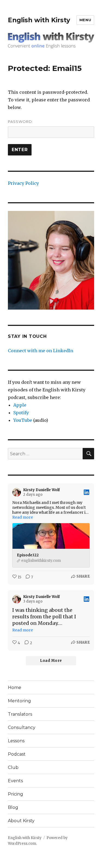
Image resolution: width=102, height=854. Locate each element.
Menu (85, 20)
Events (15, 780)
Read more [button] (22, 517)
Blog (13, 807)
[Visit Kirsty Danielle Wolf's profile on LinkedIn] (17, 492)
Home (14, 687)
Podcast (17, 754)
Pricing (15, 794)
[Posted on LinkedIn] (86, 492)
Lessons (16, 740)
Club (13, 767)
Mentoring (19, 700)
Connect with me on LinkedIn (40, 350)
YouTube (22, 420)
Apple (19, 405)
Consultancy (21, 727)
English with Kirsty (39, 20)
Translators (20, 714)
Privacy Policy (23, 183)
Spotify (21, 412)
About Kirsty (21, 820)
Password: (20, 121)
